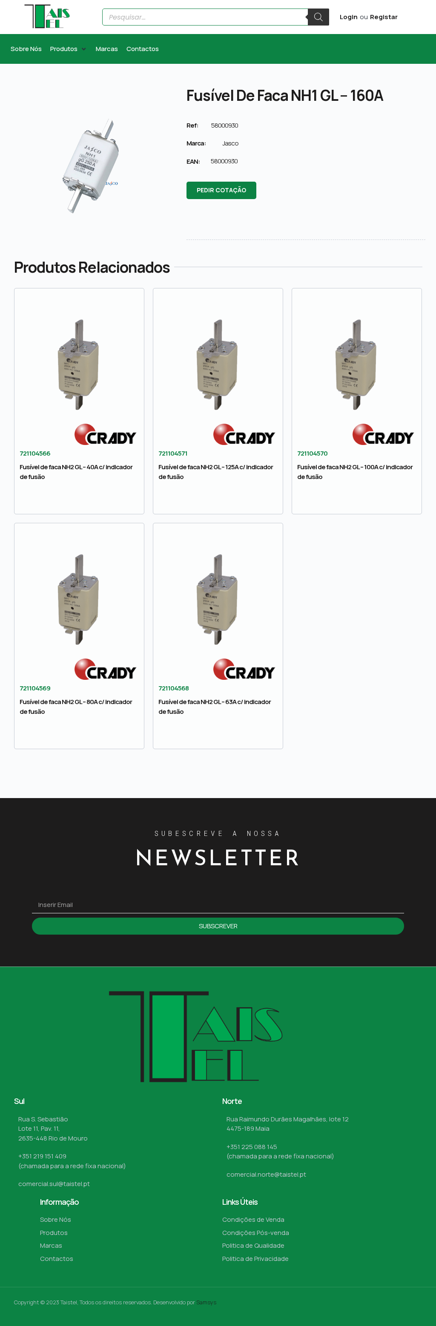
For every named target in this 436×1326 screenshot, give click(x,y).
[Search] (318, 17)
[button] (69, 49)
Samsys (206, 1302)
